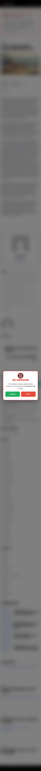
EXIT (28, 394)
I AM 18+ (13, 394)
